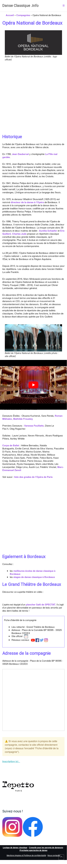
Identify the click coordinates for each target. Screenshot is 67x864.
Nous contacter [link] (54, 855)
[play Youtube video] (33, 385)
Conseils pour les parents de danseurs (46, 847)
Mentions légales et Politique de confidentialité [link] (26, 855)
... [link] (11, 761)
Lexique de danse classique (15, 847)
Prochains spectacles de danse (33, 850)
